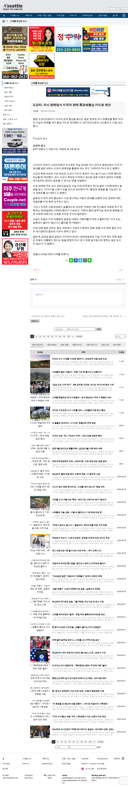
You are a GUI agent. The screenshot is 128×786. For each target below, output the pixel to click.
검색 (99, 329)
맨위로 (117, 758)
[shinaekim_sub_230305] (15, 251)
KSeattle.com (12, 778)
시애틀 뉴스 (15, 15)
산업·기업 (8, 105)
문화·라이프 (9, 96)
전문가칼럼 (102, 15)
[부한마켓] (95, 39)
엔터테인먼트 (87, 15)
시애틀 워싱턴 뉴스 (11, 83)
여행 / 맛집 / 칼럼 (44, 15)
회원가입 (121, 9)
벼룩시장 (28, 15)
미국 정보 (60, 15)
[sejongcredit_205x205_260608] (15, 39)
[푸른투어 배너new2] (15, 168)
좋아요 (37, 270)
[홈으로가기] (12, 6)
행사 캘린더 (7, 123)
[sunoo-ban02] (15, 196)
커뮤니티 (73, 15)
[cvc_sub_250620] (15, 223)
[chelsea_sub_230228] (41, 39)
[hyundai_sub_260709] (15, 141)
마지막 (79, 336)
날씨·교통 (8, 92)
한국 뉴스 (6, 114)
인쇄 (120, 270)
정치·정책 (8, 110)
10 (69, 336)
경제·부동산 (9, 87)
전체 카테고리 (37, 344)
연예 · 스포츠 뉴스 (10, 119)
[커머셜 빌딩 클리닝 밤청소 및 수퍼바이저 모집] (41, 66)
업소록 (115, 15)
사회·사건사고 (9, 101)
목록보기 (34, 321)
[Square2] (15, 66)
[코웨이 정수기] (68, 39)
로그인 (112, 9)
